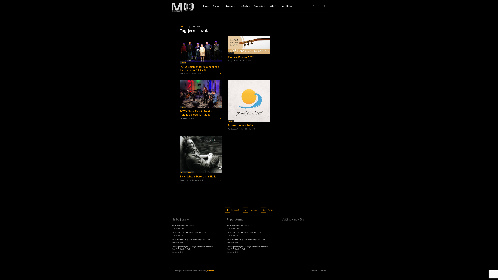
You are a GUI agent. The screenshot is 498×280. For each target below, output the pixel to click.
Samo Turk (184, 180)
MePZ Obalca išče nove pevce (183, 225)
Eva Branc (183, 118)
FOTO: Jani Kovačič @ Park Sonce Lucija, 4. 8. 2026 (191, 239)
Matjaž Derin (185, 74)
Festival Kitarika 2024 (241, 57)
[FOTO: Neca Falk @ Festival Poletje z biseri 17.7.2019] (201, 94)
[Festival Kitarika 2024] (249, 45)
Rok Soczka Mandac (235, 129)
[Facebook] (313, 6)
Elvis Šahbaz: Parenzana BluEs (198, 176)
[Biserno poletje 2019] (249, 101)
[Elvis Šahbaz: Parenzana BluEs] (201, 154)
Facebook (235, 210)
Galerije (183, 62)
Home (182, 27)
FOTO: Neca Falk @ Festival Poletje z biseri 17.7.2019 (196, 113)
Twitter (270, 210)
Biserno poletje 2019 (240, 125)
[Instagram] (319, 6)
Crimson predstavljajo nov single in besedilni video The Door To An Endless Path (192, 247)
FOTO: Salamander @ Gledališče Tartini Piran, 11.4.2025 (199, 68)
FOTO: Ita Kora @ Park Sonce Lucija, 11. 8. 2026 (189, 232)
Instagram (253, 210)
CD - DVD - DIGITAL (187, 172)
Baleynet (210, 270)
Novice (231, 53)
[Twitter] (324, 6)
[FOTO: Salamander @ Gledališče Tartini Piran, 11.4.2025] (201, 50)
